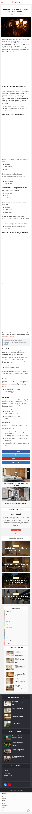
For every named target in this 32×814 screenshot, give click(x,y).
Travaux (4, 810)
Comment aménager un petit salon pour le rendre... (20, 668)
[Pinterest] (9, 784)
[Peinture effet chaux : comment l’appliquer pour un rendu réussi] (10, 681)
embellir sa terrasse (7, 427)
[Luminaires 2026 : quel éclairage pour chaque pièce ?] (10, 674)
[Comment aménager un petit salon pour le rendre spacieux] (10, 667)
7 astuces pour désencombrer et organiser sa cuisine (19, 654)
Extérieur (4, 800)
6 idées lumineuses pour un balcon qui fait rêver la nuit (16, 581)
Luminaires (16, 7)
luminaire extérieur (9, 336)
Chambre (4, 796)
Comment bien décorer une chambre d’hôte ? (18, 750)
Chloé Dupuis (23, 14)
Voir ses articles (16, 530)
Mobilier (4, 803)
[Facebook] (5, 784)
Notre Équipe (7, 773)
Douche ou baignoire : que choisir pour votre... (18, 709)
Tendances (4, 809)
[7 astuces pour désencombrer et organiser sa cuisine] (10, 653)
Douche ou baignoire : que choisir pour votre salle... (19, 661)
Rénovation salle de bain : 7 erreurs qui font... (18, 722)
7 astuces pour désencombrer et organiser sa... (18, 703)
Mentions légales (8, 775)
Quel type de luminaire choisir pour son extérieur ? (16, 597)
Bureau (3, 795)
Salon (16, 665)
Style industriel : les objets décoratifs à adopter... (18, 736)
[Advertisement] (16, 69)
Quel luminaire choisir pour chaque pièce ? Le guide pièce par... (16, 565)
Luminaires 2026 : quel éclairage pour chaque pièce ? (16, 549)
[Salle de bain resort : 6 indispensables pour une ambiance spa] (10, 687)
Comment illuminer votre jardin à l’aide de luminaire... (17, 744)
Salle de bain (18, 658)
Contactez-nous (8, 778)
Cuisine (17, 651)
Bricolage (17, 679)
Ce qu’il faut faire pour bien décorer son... (18, 757)
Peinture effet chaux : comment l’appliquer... (20, 680)
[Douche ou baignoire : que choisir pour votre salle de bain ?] (10, 660)
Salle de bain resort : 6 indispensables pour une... (20, 687)
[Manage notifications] (28, 810)
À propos (6, 770)
